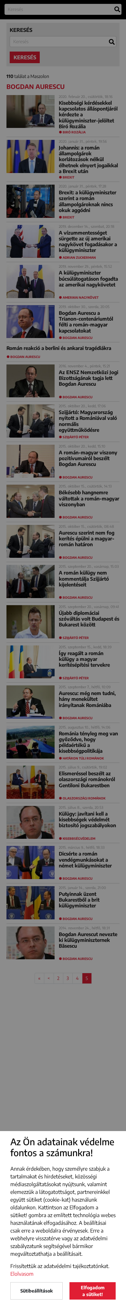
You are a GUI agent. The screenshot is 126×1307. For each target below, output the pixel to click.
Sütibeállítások (36, 1290)
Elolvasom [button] (22, 1274)
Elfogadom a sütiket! (93, 1291)
